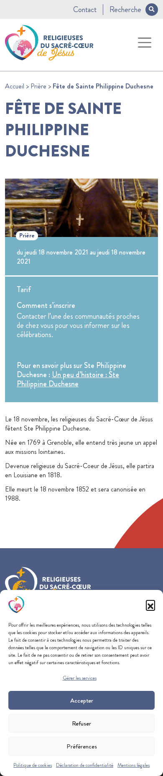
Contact (85, 9)
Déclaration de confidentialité (84, 765)
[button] (150, 604)
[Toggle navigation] (144, 43)
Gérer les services (80, 678)
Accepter (81, 700)
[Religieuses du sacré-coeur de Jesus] (49, 41)
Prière (38, 86)
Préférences (81, 746)
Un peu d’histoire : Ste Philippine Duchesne (68, 379)
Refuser (81, 723)
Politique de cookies (32, 765)
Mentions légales (133, 765)
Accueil (14, 86)
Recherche (125, 9)
